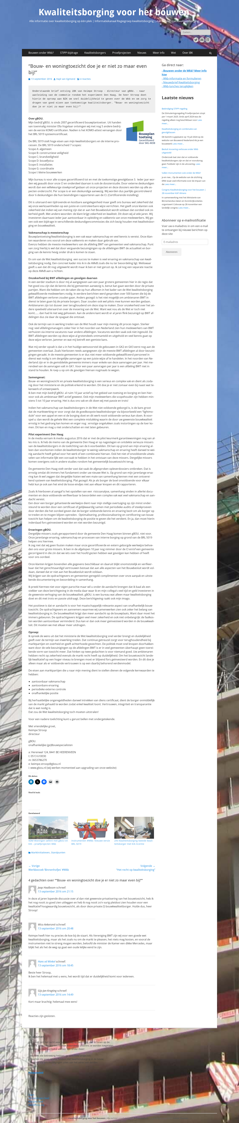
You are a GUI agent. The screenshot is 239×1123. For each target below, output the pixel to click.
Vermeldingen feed (38, 1098)
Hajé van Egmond (65, 78)
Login (31, 1094)
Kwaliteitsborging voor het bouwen (114, 12)
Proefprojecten (121, 52)
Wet (173, 52)
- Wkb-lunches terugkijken (177, 86)
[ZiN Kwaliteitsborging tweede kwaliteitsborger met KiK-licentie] (134, 827)
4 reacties (85, 78)
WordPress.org (36, 1104)
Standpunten (58, 852)
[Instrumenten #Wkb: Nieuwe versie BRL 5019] (91, 827)
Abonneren (171, 252)
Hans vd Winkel (46, 961)
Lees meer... (178, 143)
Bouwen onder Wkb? (41, 52)
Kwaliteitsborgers (95, 52)
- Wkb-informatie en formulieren (181, 78)
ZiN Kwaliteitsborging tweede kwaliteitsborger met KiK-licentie (133, 842)
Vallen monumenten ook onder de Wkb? (181, 172)
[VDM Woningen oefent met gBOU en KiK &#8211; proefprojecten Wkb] (48, 827)
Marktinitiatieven (40, 852)
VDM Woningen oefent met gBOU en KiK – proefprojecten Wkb (48, 842)
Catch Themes (180, 1118)
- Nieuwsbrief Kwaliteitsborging (181, 82)
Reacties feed (35, 1101)
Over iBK (187, 52)
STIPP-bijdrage (69, 52)
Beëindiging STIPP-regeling (174, 108)
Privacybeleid (141, 1118)
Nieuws (141, 52)
